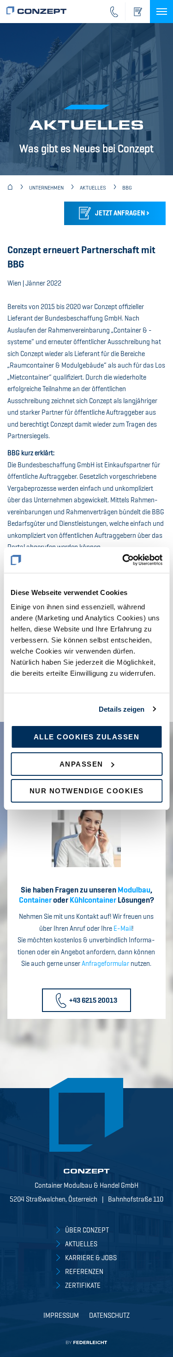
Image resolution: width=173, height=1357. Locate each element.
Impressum (61, 1315)
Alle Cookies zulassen (87, 737)
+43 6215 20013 (93, 1000)
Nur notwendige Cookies (87, 791)
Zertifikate (83, 1285)
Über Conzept (87, 1230)
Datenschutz (109, 1315)
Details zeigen (121, 709)
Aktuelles (81, 1244)
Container (35, 901)
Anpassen (81, 764)
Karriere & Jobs (91, 1258)
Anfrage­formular (105, 963)
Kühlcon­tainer (93, 901)
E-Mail (122, 928)
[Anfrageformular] (137, 11)
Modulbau (134, 890)
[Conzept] (10, 188)
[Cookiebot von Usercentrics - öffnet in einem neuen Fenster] (123, 560)
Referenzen (84, 1271)
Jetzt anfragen (120, 213)
